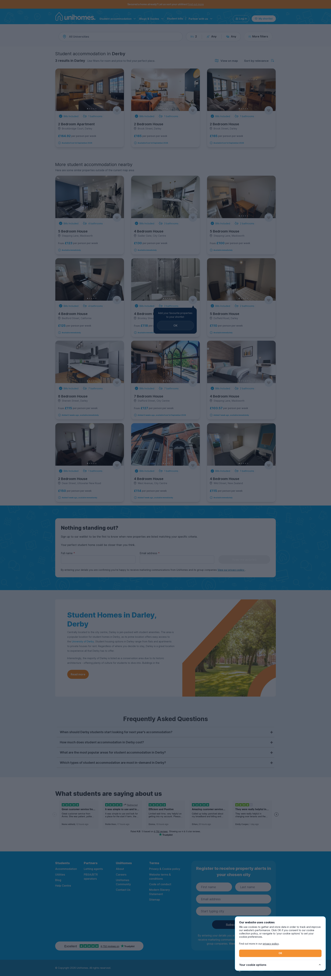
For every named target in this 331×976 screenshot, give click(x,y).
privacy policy (271, 943)
